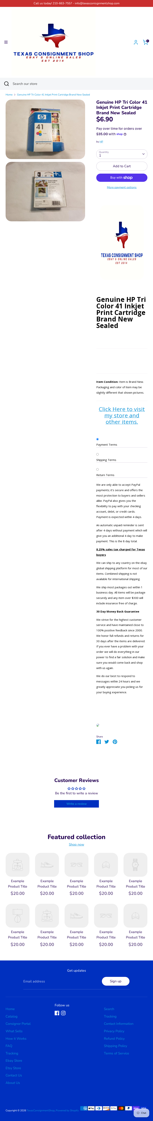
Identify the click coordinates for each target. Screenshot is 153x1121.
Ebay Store (14, 1060)
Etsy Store (13, 1068)
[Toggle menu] (6, 42)
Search (109, 1009)
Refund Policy (114, 1038)
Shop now (76, 844)
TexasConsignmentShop (41, 1110)
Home (9, 94)
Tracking (12, 1053)
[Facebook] (57, 1013)
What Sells (14, 1031)
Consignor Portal (18, 1023)
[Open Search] (6, 84)
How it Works (16, 1038)
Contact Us (14, 1075)
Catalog (12, 1016)
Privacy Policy (114, 1031)
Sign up (115, 981)
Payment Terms (106, 444)
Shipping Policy (115, 1046)
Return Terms (105, 475)
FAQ (9, 1046)
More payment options (122, 187)
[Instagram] (63, 1013)
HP (101, 141)
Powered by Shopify (67, 1110)
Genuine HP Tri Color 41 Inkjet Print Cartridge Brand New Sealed (53, 94)
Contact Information (118, 1023)
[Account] (136, 41)
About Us (13, 1083)
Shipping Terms (106, 460)
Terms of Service (116, 1053)
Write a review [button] (76, 804)
